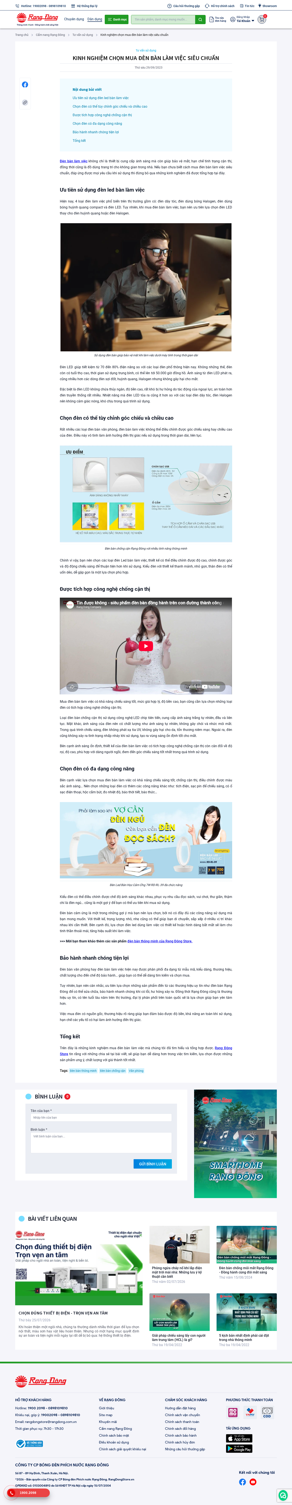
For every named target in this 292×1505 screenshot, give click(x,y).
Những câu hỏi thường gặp (185, 1449)
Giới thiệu (106, 1408)
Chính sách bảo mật (114, 1435)
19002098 (39, 6)
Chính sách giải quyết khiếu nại (122, 1449)
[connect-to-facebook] (242, 1482)
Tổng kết (79, 141)
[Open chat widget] (283, 1495)
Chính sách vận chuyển (182, 1415)
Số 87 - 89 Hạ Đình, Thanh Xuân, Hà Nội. (42, 1473)
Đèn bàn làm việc (73, 161)
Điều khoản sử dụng (114, 1442)
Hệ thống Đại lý (87, 6)
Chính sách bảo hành (181, 1435)
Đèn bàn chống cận (112, 1070)
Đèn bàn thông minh (83, 1070)
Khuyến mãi (108, 1422)
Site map (105, 1415)
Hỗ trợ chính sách (222, 6)
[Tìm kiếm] (200, 19)
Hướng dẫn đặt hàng (180, 1408)
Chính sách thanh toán (182, 1422)
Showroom (270, 6)
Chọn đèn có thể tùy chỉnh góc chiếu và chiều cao (110, 106)
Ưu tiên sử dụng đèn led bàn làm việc (101, 98)
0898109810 (57, 6)
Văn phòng (136, 1070)
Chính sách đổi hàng (180, 1429)
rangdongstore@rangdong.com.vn (51, 1422)
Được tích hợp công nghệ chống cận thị (102, 115)
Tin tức (249, 6)
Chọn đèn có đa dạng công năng (97, 124)
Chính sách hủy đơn (180, 1442)
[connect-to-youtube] (253, 1482)
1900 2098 (36, 1408)
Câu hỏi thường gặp (186, 6)
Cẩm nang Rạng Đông (115, 1429)
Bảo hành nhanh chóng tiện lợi (96, 132)
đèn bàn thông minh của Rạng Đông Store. (159, 941)
